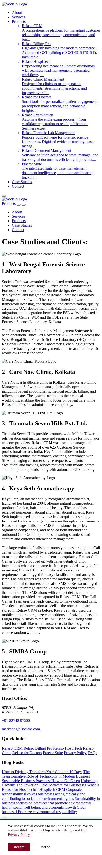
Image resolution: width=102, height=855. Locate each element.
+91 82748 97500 (16, 720)
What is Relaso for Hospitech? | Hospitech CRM (50, 787)
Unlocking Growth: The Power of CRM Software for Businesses (50, 783)
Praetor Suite (53, 753)
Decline (44, 847)
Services (18, 17)
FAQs (92, 753)
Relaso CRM (12, 748)
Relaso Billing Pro (38, 748)
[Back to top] (4, 817)
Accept (19, 847)
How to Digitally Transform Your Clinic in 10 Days (42, 772)
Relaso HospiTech (67, 748)
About (17, 12)
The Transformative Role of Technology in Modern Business (46, 774)
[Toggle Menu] (24, 205)
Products (19, 21)
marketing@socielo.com (21, 729)
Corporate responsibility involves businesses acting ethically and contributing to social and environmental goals (43, 794)
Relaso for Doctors (27, 753)
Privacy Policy (75, 753)
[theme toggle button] (4, 196)
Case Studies (22, 182)
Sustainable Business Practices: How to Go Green (41, 781)
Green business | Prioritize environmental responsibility (44, 809)
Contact (18, 186)
